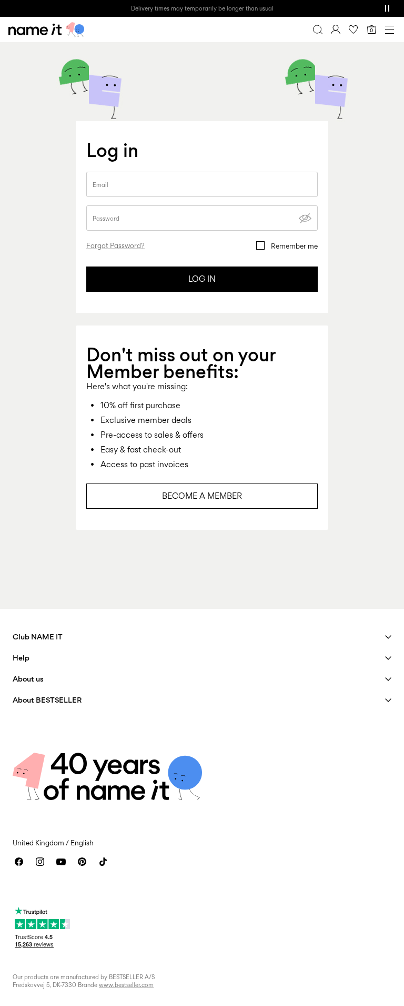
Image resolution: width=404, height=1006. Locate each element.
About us (28, 678)
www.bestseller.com (126, 985)
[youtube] (61, 861)
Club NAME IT (38, 636)
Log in (202, 279)
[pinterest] (82, 861)
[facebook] (19, 861)
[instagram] (40, 861)
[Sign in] (335, 29)
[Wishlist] (353, 29)
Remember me (294, 246)
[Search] (317, 29)
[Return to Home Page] (46, 29)
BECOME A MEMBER (202, 496)
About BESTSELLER (47, 699)
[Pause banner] (387, 8)
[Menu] (389, 29)
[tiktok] (103, 861)
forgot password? (115, 245)
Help (21, 657)
